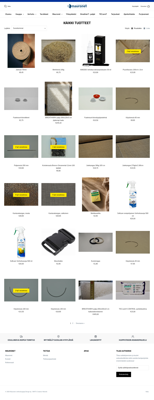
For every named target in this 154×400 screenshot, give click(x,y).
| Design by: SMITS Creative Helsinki (36, 391)
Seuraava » (80, 323)
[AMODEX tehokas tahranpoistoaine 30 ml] (96, 51)
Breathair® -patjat (87, 14)
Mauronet (56, 14)
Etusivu (8, 14)
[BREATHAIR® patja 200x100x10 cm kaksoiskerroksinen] (96, 290)
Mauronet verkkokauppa (17, 391)
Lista (148, 28)
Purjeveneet (144, 14)
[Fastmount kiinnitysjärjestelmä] (96, 99)
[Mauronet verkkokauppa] (77, 6)
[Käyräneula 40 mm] (133, 242)
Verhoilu (30, 14)
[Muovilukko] (58, 242)
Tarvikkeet (44, 14)
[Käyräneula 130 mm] (58, 290)
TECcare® (103, 14)
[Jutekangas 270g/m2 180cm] (133, 147)
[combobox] (29, 28)
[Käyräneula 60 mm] (133, 99)
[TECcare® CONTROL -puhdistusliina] (133, 290)
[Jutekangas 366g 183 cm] (96, 147)
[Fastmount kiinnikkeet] (21, 99)
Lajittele (7, 28)
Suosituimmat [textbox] (18, 28)
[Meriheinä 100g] (58, 51)
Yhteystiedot (71, 14)
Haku (147, 391)
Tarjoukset (115, 14)
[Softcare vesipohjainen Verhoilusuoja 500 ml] (133, 194)
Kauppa (19, 14)
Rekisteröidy (123, 374)
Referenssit (9, 362)
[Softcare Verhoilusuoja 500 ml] (21, 242)
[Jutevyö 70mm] (21, 51)
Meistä (45, 355)
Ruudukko (138, 28)
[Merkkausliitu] (96, 194)
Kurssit (7, 359)
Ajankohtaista (129, 14)
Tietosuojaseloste (49, 359)
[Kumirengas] (96, 242)
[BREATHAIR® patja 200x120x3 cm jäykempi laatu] (58, 99)
